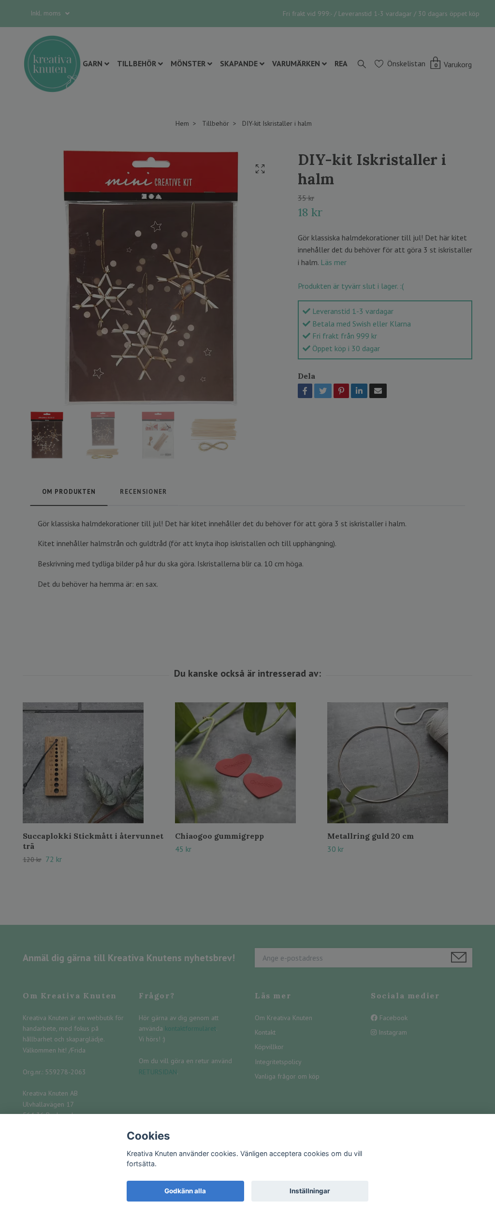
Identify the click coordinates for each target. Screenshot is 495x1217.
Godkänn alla (185, 1191)
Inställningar (310, 1191)
